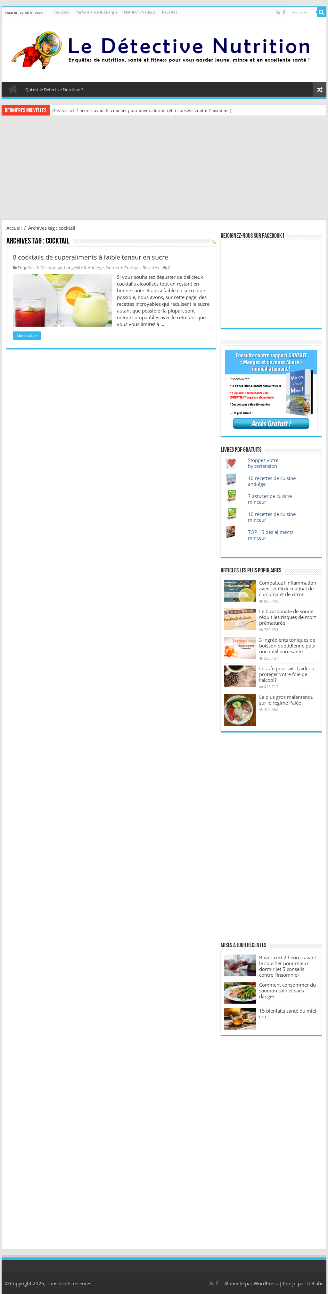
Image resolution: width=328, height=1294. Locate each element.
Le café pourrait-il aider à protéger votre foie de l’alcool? (286, 674)
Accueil (13, 89)
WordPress (266, 1283)
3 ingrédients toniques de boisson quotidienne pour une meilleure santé (287, 646)
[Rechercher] (321, 12)
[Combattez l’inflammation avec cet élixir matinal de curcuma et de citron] (240, 591)
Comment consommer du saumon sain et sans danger (287, 990)
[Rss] (278, 12)
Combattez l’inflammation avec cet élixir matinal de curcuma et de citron (287, 588)
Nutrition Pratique (140, 12)
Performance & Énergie (97, 12)
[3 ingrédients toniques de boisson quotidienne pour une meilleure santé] (240, 648)
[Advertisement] (164, 168)
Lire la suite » (27, 335)
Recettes (169, 12)
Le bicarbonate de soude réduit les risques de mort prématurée (287, 617)
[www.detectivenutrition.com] (164, 48)
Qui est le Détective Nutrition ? (54, 89)
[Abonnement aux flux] (214, 242)
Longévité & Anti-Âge (84, 267)
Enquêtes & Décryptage (40, 267)
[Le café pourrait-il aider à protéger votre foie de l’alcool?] (240, 676)
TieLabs (315, 1283)
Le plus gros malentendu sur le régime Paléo (286, 700)
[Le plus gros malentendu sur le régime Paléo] (240, 710)
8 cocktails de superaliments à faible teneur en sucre (90, 257)
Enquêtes (61, 12)
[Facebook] (284, 12)
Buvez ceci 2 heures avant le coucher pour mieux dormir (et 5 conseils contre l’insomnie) (141, 110)
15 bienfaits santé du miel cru (287, 1013)
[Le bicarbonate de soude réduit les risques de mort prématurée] (240, 619)
